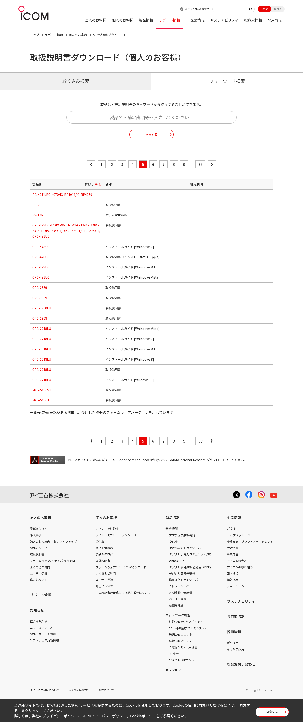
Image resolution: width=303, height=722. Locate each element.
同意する (272, 712)
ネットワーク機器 (177, 615)
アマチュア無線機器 (182, 535)
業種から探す (38, 529)
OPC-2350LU (41, 308)
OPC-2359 (39, 298)
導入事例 (35, 535)
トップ (34, 35)
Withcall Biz (176, 561)
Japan (264, 9)
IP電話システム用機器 (183, 647)
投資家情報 (253, 20)
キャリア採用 (235, 649)
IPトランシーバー (180, 586)
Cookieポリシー (143, 715)
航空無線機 (176, 605)
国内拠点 (232, 573)
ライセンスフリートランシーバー (117, 535)
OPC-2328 (39, 318)
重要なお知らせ (40, 621)
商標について (107, 690)
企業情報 (197, 20)
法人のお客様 (95, 20)
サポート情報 (169, 20)
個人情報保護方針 (79, 690)
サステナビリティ (224, 20)
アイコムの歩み (237, 561)
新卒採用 (232, 643)
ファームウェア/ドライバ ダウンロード (55, 561)
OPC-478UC (40, 246)
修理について (38, 580)
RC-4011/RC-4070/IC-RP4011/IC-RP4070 (62, 194)
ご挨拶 (231, 529)
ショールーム (235, 586)
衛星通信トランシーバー (185, 580)
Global (278, 9)
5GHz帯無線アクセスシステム (188, 628)
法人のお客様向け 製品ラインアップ (53, 541)
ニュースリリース (41, 628)
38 (201, 164)
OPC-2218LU (41, 328)
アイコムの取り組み (240, 567)
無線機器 (171, 528)
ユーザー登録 (38, 573)
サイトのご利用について (44, 690)
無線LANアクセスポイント (186, 622)
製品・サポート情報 (43, 634)
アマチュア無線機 (107, 529)
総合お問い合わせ (196, 9)
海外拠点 (232, 580)
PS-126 (37, 215)
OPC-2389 (39, 287)
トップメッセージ (238, 535)
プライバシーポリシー (60, 715)
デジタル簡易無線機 (182, 573)
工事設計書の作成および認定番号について (123, 592)
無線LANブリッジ (180, 641)
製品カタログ (38, 548)
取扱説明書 (37, 554)
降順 (97, 184)
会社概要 (232, 548)
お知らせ (37, 610)
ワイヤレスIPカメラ (182, 660)
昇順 (88, 184)
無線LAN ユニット (180, 634)
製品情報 (146, 20)
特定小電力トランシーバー (186, 548)
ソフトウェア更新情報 (44, 640)
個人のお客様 (122, 20)
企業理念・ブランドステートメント (250, 541)
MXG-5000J (40, 400)
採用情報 (275, 20)
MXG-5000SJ (41, 390)
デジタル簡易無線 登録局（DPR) (190, 567)
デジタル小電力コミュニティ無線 (190, 554)
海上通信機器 (104, 548)
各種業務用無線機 (180, 592)
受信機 (100, 541)
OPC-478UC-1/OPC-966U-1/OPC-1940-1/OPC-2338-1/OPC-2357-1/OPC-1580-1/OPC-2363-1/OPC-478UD (66, 230)
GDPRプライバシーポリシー (104, 715)
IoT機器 (174, 653)
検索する (151, 134)
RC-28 (36, 205)
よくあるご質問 (40, 567)
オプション (173, 670)
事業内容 (232, 554)
